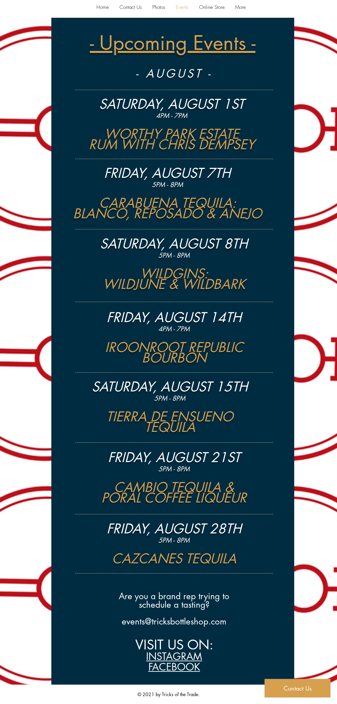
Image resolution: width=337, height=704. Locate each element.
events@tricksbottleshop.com (174, 621)
